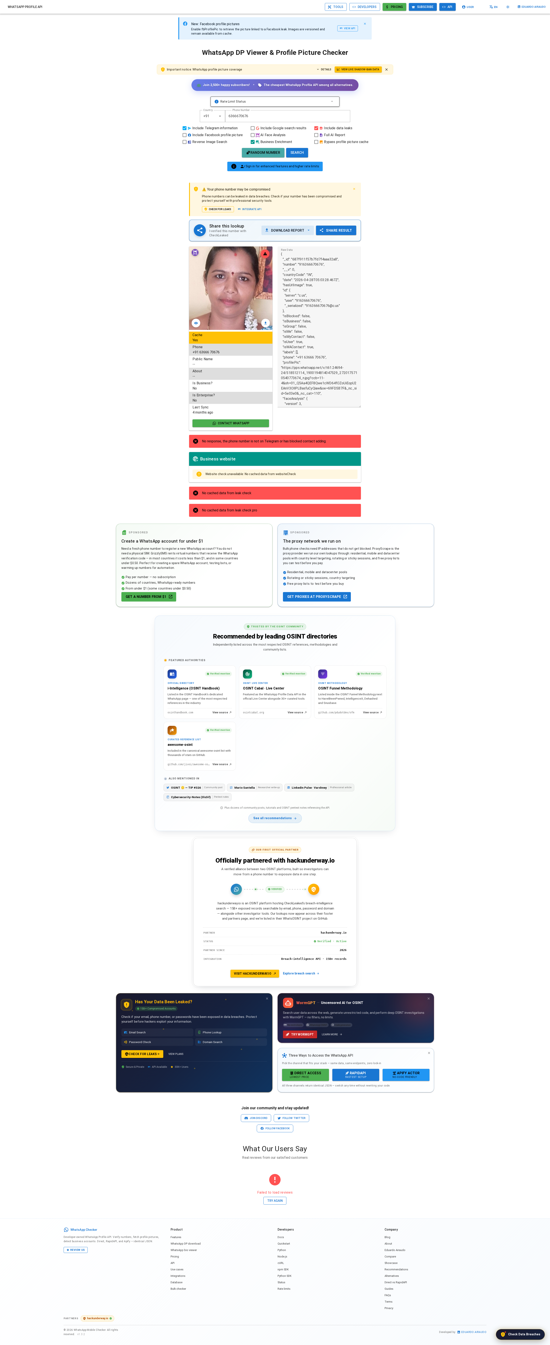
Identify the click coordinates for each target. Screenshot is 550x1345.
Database (176, 1282)
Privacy (389, 1308)
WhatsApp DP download (186, 1243)
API (172, 1263)
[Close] (364, 23)
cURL (281, 1263)
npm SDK (283, 1269)
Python (282, 1250)
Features (176, 1237)
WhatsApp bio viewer (184, 1250)
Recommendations (396, 1269)
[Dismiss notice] (386, 69)
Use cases (177, 1269)
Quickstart (284, 1243)
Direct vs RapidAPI (396, 1282)
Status (281, 1282)
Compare (390, 1256)
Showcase (391, 1263)
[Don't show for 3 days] (267, 998)
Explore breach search (299, 973)
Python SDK (285, 1275)
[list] (230, 374)
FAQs (388, 1295)
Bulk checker (178, 1288)
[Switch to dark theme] (508, 7)
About (388, 1243)
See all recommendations (272, 818)
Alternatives (392, 1275)
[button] (220, 116)
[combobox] (212, 116)
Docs (281, 1237)
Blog (387, 1237)
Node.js (282, 1256)
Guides (389, 1288)
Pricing (175, 1256)
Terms (389, 1301)
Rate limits (284, 1288)
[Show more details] (332, 101)
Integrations (178, 1275)
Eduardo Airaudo (395, 1250)
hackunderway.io (97, 1318)
